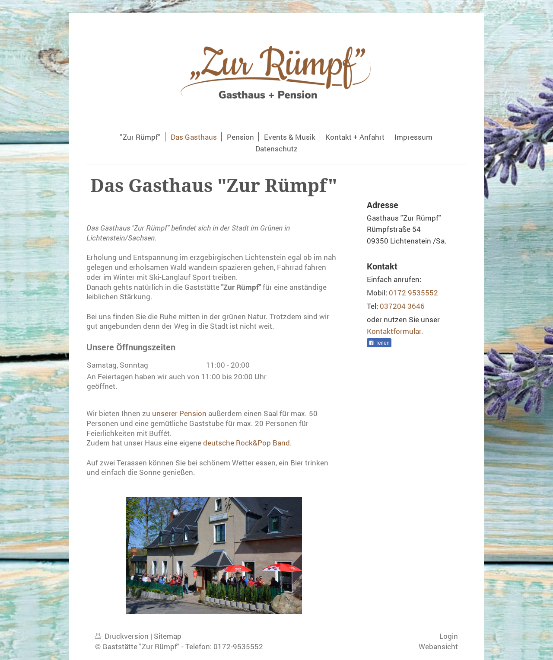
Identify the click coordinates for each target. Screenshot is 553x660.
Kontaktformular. (395, 331)
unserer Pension (179, 413)
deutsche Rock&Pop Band (246, 443)
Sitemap (167, 636)
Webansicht (438, 646)
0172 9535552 (413, 293)
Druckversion (126, 636)
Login (448, 636)
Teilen (382, 343)
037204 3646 (402, 306)
